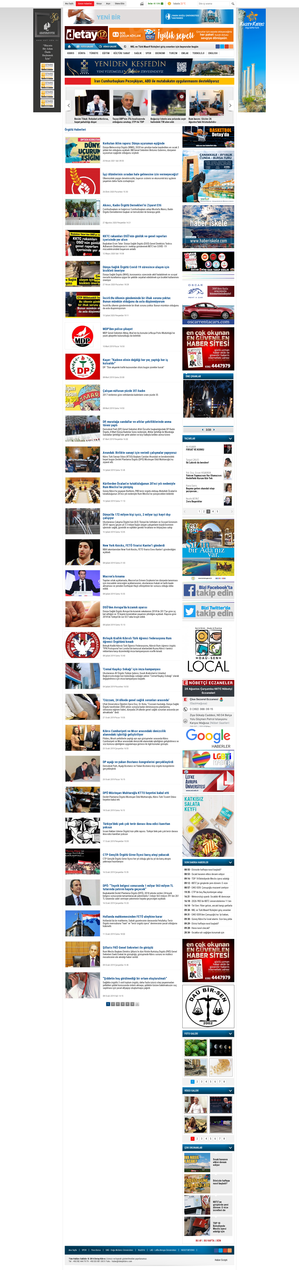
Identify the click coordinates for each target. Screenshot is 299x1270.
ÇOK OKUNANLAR (193, 1147)
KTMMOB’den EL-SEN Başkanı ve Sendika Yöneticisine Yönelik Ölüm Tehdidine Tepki (167, 120)
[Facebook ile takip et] (218, 46)
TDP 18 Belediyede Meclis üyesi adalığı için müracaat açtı (206, 880)
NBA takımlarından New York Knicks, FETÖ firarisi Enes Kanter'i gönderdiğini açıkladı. (139, 549)
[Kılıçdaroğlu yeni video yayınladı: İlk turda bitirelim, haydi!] (221, 1105)
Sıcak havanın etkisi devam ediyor (204, 874)
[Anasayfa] (69, 46)
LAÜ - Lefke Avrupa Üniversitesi (163, 1250)
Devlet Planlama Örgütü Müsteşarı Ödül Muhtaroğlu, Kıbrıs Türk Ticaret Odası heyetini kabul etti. (139, 796)
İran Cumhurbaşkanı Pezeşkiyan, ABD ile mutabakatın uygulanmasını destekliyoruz (156, 81)
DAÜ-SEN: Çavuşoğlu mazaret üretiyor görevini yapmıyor (206, 889)
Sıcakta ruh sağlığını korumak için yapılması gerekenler (204, 934)
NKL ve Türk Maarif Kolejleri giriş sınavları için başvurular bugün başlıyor (207, 912)
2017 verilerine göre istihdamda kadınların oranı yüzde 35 (130, 392)
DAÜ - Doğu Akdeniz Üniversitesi (119, 1250)
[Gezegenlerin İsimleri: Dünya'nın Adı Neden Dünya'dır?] (221, 1048)
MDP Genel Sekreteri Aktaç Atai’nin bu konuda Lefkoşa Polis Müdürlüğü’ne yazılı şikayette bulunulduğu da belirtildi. (139, 332)
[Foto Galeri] (85, 46)
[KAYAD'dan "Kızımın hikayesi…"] (195, 1124)
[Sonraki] (137, 1004)
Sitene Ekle (119, 3)
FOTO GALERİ (191, 1033)
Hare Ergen (193, 500)
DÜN (218, 1240)
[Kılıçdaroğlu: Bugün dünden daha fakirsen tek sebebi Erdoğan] (195, 1105)
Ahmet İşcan (202, 449)
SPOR (84, 1250)
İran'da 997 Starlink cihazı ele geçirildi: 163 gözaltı (127, 120)
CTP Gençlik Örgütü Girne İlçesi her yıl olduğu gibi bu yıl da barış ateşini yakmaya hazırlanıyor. (137, 858)
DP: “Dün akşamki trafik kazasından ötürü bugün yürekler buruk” (135, 363)
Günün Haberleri (85, 3)
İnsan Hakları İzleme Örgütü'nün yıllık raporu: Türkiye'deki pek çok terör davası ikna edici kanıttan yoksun (140, 828)
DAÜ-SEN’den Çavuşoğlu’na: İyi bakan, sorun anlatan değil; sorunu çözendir (206, 916)
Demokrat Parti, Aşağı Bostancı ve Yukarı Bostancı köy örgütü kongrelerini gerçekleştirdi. (138, 765)
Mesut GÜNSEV (199, 474)
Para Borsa (96, 1250)
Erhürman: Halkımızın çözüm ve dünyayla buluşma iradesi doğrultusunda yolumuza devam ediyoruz (206, 120)
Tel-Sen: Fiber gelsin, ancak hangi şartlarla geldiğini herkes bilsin (208, 907)
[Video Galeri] (108, 46)
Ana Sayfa (69, 3)
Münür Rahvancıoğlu (201, 487)
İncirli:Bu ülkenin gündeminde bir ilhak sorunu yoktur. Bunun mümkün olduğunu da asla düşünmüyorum (141, 303)
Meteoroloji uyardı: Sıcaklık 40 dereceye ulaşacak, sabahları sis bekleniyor (207, 898)
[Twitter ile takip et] (222, 46)
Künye (99, 3)
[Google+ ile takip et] (227, 46)
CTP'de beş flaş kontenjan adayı (203, 892)
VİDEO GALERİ (191, 1090)
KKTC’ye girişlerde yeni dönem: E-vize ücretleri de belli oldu (206, 885)
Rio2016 (141, 1250)
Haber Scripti (221, 1260)
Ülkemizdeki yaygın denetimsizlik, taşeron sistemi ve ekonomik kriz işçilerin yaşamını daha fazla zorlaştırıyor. (140, 177)
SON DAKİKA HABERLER (196, 862)
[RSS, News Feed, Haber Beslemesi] (231, 46)
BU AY (199, 1240)
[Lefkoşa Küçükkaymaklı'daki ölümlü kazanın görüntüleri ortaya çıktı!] (221, 1124)
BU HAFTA (209, 1240)
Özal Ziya (204, 462)
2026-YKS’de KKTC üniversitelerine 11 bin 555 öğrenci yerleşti (207, 903)
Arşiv (108, 3)
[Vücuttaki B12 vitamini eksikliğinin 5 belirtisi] (221, 1067)
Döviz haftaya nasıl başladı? (201, 923)
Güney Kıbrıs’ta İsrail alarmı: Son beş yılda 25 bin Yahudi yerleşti (163, 46)
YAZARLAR (189, 438)
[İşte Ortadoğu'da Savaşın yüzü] (195, 1067)
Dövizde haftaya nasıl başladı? (202, 869)
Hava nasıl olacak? (197, 928)
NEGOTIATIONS (187, 1250)
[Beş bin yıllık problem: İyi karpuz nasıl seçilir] (195, 1048)
